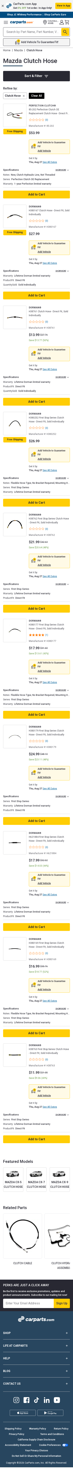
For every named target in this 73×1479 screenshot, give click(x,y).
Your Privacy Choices (36, 1450)
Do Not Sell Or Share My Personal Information (36, 1456)
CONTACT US (12, 1383)
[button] (36, 6)
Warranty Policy (37, 1428)
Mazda (18, 50)
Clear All (36, 95)
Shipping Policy (13, 1428)
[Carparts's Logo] (21, 22)
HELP (6, 1358)
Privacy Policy (16, 1434)
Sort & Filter (33, 76)
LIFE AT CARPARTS (15, 1345)
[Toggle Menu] (6, 22)
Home (7, 50)
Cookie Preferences (50, 1445)
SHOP (7, 1333)
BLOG (6, 1371)
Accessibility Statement (18, 1445)
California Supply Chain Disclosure (36, 1439)
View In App (63, 5)
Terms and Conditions (52, 1434)
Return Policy (61, 1428)
